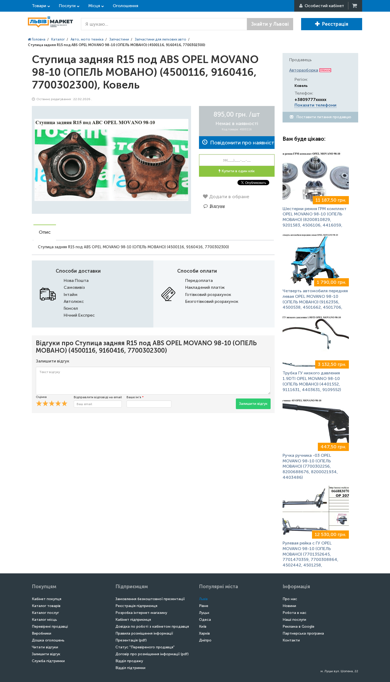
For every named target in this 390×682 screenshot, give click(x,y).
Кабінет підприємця (133, 619)
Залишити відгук (253, 403)
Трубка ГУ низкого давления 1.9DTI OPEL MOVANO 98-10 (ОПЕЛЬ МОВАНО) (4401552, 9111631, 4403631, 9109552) (312, 381)
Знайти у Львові (270, 24)
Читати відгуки (45, 647)
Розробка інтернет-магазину (141, 612)
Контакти (291, 640)
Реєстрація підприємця (136, 606)
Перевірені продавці (50, 626)
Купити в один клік (237, 171)
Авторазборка (303, 70)
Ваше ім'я (135, 397)
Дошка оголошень (48, 640)
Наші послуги (294, 619)
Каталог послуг (45, 612)
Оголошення (125, 5)
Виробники (41, 633)
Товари (39, 5)
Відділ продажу (129, 661)
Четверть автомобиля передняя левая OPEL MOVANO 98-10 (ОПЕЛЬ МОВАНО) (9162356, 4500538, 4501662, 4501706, (315, 299)
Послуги (67, 5)
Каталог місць (44, 619)
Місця (94, 5)
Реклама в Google (298, 626)
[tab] (44, 232)
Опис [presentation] (45, 232)
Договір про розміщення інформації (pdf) (152, 654)
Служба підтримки (48, 661)
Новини (289, 606)
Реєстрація (335, 24)
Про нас (290, 599)
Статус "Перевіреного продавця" (145, 647)
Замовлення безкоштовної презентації (150, 599)
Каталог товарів (46, 606)
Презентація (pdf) (131, 640)
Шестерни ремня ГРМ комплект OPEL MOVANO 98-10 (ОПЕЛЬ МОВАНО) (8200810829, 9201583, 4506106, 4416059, (314, 217)
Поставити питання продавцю (323, 117)
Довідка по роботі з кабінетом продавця (152, 626)
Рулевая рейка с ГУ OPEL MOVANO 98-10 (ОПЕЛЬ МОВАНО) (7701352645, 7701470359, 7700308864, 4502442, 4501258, (310, 554)
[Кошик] (355, 5)
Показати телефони (315, 105)
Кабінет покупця (46, 599)
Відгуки (217, 206)
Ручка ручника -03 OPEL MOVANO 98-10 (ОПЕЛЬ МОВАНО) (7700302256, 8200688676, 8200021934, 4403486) (310, 466)
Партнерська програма (303, 633)
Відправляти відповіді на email (98, 397)
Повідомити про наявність (241, 142)
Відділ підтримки (130, 668)
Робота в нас (294, 612)
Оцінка (41, 397)
